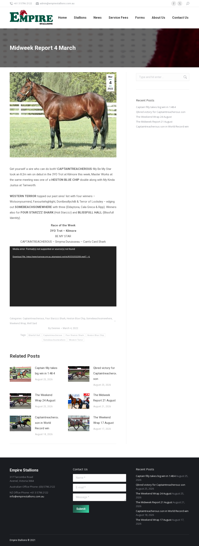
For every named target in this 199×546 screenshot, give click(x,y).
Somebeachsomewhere (99, 318)
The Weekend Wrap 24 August (45, 397)
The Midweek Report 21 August (104, 397)
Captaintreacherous (33, 318)
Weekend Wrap (18, 323)
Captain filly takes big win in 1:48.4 (46, 370)
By (54, 328)
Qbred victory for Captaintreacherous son (106, 373)
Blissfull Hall (34, 335)
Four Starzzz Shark (55, 318)
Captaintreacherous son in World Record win (47, 423)
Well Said (32, 323)
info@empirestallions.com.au (27, 496)
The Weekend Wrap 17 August (103, 420)
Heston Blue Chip (76, 318)
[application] (63, 276)
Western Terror (76, 340)
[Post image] (20, 374)
